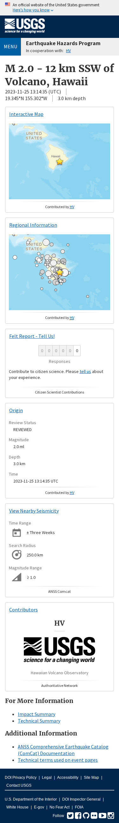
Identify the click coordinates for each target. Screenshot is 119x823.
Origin (16, 410)
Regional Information (33, 225)
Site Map (91, 777)
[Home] (25, 34)
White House (17, 807)
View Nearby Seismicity (34, 511)
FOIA (79, 807)
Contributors (23, 609)
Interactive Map (26, 114)
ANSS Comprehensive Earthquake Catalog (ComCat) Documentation (63, 749)
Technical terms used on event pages (58, 760)
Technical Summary (39, 721)
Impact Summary (36, 714)
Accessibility (67, 777)
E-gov (39, 807)
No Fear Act (59, 807)
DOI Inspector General (81, 799)
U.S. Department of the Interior (31, 799)
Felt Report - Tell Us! (32, 336)
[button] (59, 161)
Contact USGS (18, 785)
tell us (85, 371)
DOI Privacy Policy (20, 777)
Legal (47, 777)
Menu (10, 46)
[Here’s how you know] (59, 7)
